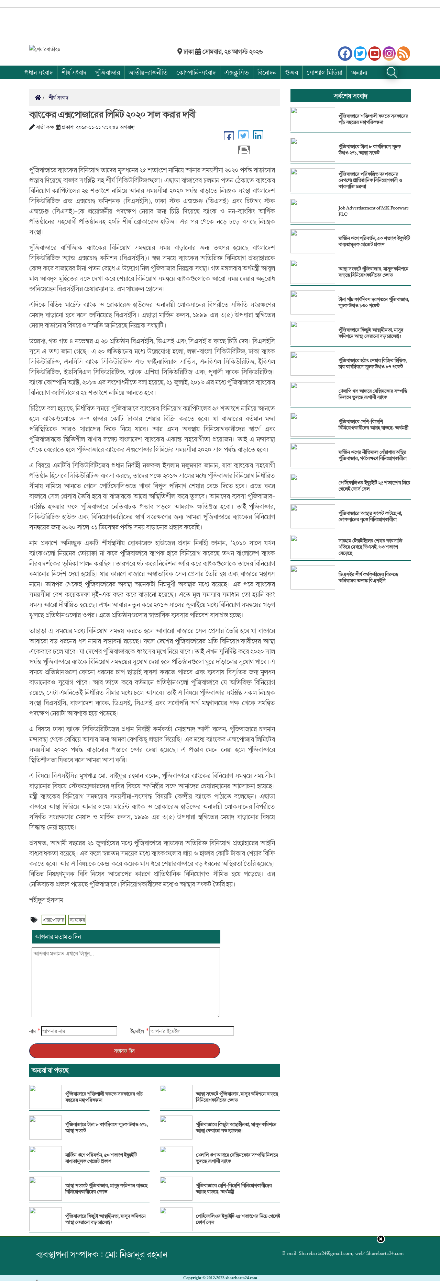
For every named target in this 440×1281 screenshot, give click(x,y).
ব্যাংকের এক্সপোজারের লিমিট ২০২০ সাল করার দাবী (112, 114)
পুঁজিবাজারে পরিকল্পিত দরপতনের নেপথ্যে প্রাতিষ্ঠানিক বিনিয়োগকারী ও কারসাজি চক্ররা (370, 180)
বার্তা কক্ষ (45, 127)
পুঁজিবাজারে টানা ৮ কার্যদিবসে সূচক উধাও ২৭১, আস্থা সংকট (106, 1127)
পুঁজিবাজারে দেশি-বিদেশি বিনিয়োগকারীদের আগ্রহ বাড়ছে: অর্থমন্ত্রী (234, 1188)
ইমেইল (137, 1031)
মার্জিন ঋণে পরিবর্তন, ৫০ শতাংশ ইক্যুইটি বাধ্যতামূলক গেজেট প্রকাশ (101, 1158)
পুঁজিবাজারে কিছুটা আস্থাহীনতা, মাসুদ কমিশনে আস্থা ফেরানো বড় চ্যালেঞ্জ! (105, 1219)
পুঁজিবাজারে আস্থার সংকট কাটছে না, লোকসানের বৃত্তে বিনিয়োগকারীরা (370, 516)
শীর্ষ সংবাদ (74, 72)
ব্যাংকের (77, 920)
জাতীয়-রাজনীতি (148, 72)
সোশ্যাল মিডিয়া (324, 72)
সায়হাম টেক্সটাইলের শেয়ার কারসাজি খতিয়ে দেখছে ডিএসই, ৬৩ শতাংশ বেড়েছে (371, 547)
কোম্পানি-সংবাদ (196, 72)
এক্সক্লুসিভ (236, 72)
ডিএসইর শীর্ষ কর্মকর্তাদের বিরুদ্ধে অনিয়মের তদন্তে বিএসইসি (368, 577)
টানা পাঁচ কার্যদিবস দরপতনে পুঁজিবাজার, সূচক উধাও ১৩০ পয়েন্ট (374, 302)
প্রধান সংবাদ (38, 72)
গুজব (291, 72)
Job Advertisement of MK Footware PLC (374, 211)
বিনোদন (266, 72)
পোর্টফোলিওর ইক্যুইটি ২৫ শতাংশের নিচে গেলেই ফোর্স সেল (238, 1219)
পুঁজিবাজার (107, 72)
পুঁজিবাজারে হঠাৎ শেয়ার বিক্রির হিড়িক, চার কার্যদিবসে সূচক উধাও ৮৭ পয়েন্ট (373, 363)
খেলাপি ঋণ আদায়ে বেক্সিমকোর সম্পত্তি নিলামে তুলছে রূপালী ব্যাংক (237, 1158)
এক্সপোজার (53, 920)
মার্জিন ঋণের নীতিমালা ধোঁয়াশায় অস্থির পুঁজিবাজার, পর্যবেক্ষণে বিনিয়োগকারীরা (373, 455)
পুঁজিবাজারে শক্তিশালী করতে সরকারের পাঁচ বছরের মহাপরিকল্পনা (104, 1097)
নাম (32, 1031)
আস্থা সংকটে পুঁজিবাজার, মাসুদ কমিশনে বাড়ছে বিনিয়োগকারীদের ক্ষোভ (106, 1188)
